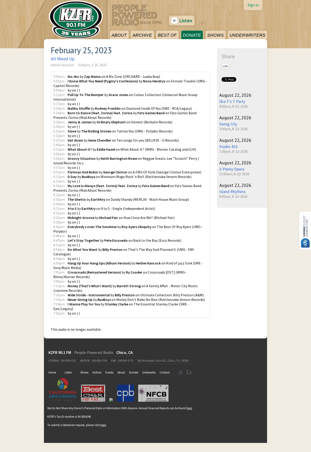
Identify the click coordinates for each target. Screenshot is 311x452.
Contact (165, 372)
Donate (133, 372)
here (189, 408)
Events (109, 372)
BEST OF (167, 35)
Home (52, 372)
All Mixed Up (63, 58)
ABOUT (119, 35)
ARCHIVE (142, 35)
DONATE (192, 35)
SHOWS (215, 35)
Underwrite (149, 372)
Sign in (253, 5)
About (121, 372)
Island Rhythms (232, 191)
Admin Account (62, 65)
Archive (96, 372)
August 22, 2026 (235, 95)
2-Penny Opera (231, 169)
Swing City (228, 124)
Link (225, 66)
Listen (185, 20)
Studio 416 (228, 146)
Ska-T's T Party (232, 101)
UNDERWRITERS (247, 35)
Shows (84, 372)
